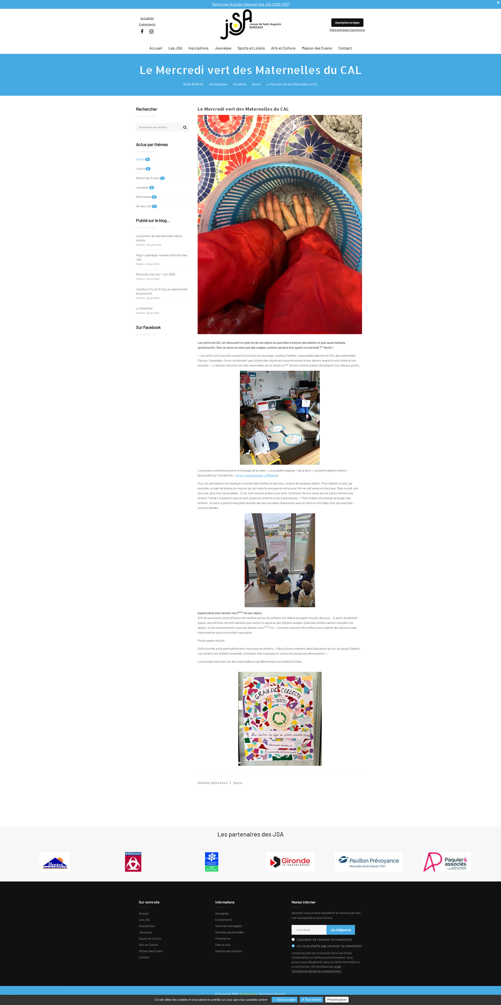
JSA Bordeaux (218, 84)
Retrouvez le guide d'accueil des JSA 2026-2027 (251, 4)
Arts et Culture (283, 48)
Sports (142, 159)
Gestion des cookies (228, 951)
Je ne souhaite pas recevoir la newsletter (329, 946)
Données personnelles (229, 932)
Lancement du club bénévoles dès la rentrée (159, 240)
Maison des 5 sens (317, 48)
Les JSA (175, 48)
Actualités (147, 18)
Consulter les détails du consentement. (317, 971)
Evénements (147, 24)
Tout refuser (312, 999)
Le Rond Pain (147, 310)
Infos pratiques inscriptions (347, 30)
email (337, 966)
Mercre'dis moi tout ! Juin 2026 (155, 276)
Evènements (223, 919)
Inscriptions (198, 48)
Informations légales (228, 926)
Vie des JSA (146, 206)
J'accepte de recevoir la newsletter (324, 939)
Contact (345, 48)
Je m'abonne (341, 929)
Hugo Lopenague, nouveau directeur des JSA (161, 259)
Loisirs (142, 168)
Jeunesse (223, 48)
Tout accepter (286, 999)
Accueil (155, 48)
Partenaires (145, 196)
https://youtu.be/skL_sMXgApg (256, 475)
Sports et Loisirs (251, 48)
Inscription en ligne (347, 22)
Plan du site (222, 944)
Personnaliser (337, 999)
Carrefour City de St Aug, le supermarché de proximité (161, 293)
